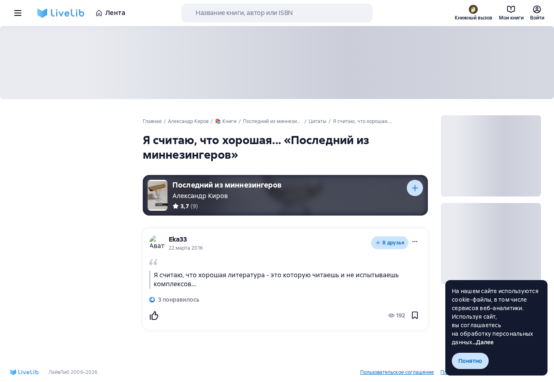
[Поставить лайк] (153, 315)
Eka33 (178, 239)
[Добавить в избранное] (414, 315)
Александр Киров (200, 196)
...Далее (483, 342)
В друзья (393, 243)
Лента (115, 13)
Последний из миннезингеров (226, 185)
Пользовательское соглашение (397, 372)
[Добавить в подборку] (415, 188)
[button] (414, 241)
